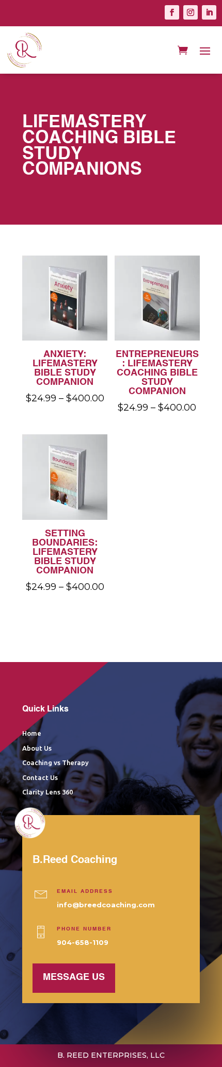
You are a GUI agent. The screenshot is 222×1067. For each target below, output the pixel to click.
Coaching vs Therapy (55, 762)
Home (31, 733)
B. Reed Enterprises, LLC (111, 1055)
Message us (74, 977)
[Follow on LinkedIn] (209, 12)
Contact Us (40, 777)
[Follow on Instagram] (190, 12)
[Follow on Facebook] (172, 12)
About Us (37, 748)
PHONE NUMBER (84, 928)
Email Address (85, 891)
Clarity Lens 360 (47, 791)
